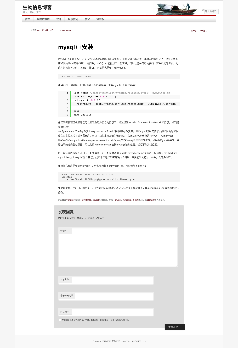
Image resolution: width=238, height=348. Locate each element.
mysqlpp (127, 200)
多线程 (136, 200)
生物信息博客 (37, 7)
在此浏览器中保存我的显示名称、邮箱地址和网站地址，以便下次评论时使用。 (96, 320)
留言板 (100, 19)
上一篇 (192, 31)
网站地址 (64, 311)
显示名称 (64, 279)
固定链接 (151, 200)
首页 (27, 19)
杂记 (87, 19)
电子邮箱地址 (66, 295)
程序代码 (73, 19)
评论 (63, 231)
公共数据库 (43, 19)
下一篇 (203, 31)
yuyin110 (70, 200)
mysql (96, 200)
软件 (58, 19)
